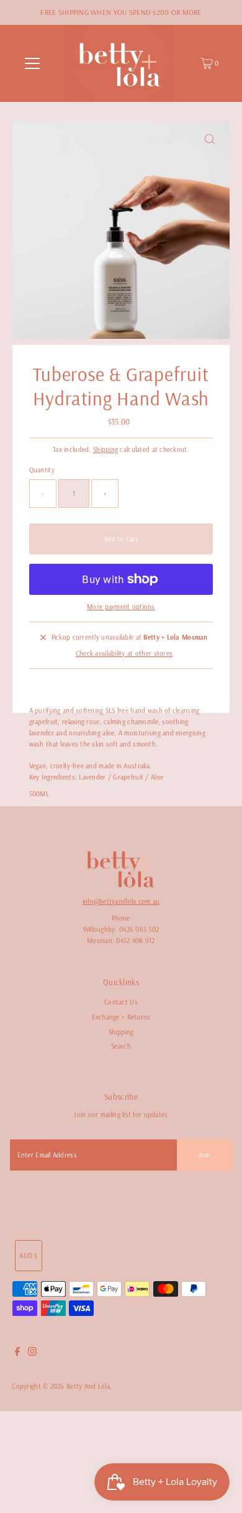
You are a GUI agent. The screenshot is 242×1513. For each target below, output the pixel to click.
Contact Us (121, 1002)
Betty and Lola (88, 1386)
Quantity (42, 470)
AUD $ (28, 1255)
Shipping (105, 449)
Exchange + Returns (121, 1017)
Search (121, 1046)
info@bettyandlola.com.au (121, 901)
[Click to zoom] (209, 140)
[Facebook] (17, 1353)
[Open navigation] (32, 63)
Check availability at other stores (124, 653)
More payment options (121, 606)
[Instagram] (32, 1353)
